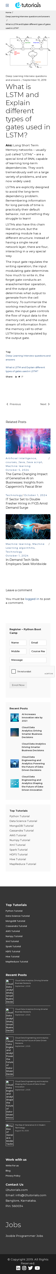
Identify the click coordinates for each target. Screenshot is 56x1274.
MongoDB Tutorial (22, 825)
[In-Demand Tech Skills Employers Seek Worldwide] (28, 526)
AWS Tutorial (18, 835)
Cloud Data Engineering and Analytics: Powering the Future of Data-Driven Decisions (32, 1040)
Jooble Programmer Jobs (24, 1236)
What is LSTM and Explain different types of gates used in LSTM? (25, 369)
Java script (34, 462)
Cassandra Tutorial (22, 830)
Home (8, 12)
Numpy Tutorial (20, 840)
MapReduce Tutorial (23, 864)
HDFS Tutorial (19, 854)
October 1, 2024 (35, 495)
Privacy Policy (13, 1175)
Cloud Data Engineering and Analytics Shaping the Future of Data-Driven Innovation (31, 1084)
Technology (14, 495)
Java (22, 462)
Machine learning (18, 466)
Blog (8, 1170)
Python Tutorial (20, 816)
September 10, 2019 (34, 80)
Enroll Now (18, 685)
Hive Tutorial (18, 859)
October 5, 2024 (17, 470)
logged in (32, 599)
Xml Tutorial (18, 844)
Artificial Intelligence (21, 458)
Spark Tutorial (19, 849)
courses (11, 462)
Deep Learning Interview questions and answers (28, 16)
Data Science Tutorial (23, 821)
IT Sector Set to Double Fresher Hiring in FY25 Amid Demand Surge (26, 503)
